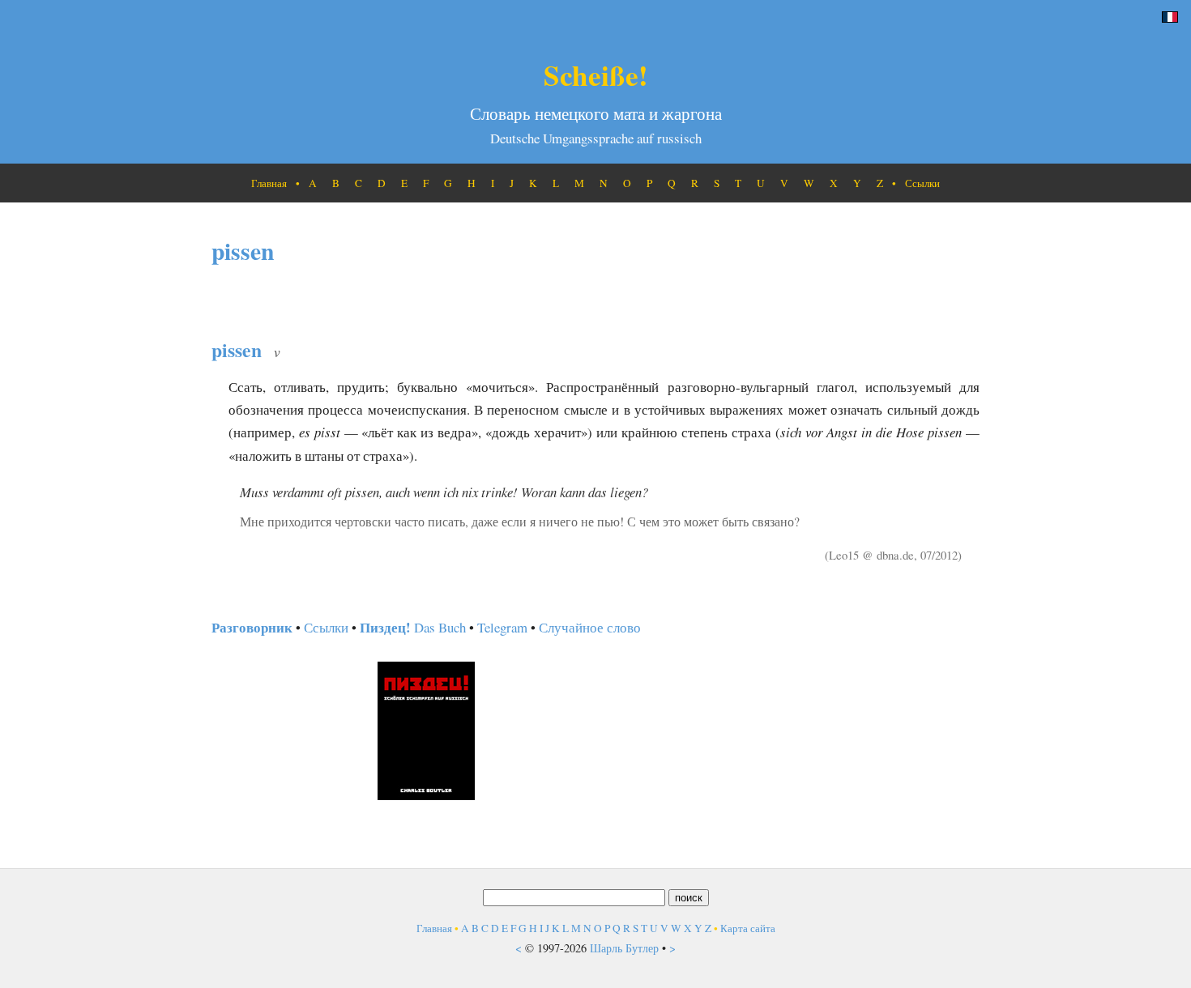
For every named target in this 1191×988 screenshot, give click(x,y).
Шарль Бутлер (624, 948)
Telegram (502, 627)
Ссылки (922, 183)
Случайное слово (590, 627)
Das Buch (413, 627)
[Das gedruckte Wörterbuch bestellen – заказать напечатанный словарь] (426, 795)
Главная (269, 183)
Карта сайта (747, 928)
